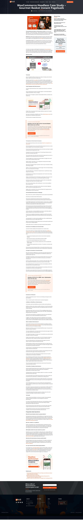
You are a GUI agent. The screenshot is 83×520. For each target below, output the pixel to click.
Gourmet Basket (47, 49)
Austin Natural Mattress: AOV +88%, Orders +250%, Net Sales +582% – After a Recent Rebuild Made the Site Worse (60, 30)
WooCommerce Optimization (41, 502)
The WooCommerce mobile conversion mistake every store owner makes (60, 26)
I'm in (50, 487)
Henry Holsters (34, 449)
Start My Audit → (31, 133)
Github (49, 506)
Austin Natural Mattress (36, 447)
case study (35, 80)
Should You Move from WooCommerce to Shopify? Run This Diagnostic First (39, 478)
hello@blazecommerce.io (31, 505)
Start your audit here (29, 443)
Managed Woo (39, 503)
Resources (49, 503)
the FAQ (41, 38)
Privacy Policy (72, 512)
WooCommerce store (46, 114)
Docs (48, 505)
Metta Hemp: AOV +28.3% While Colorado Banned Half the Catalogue (60, 34)
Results (49, 502)
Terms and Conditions (79, 512)
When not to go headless (46, 129)
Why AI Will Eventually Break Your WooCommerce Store (59, 23)
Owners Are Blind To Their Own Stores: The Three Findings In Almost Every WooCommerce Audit (60, 19)
